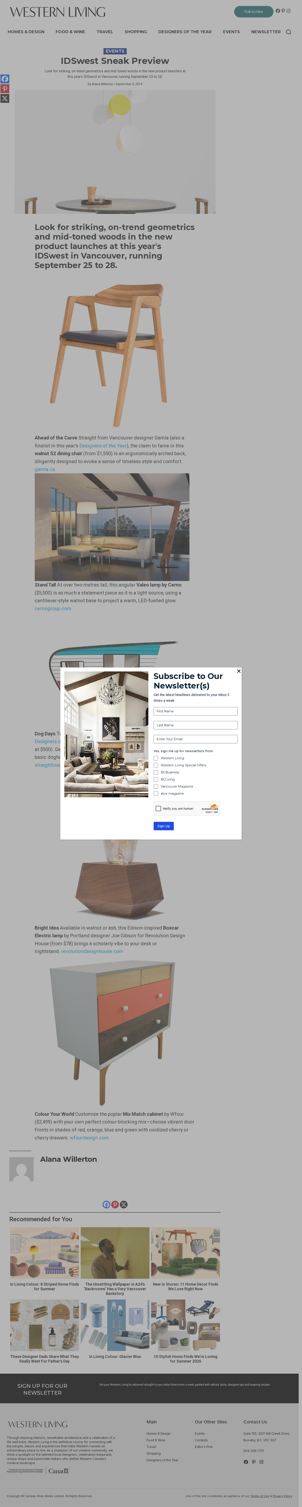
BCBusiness (170, 772)
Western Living (172, 758)
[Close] (239, 671)
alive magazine (172, 794)
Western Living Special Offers (183, 765)
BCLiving (168, 779)
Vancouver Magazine (177, 786)
